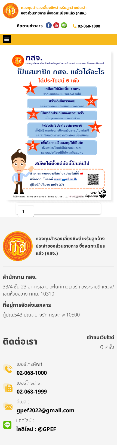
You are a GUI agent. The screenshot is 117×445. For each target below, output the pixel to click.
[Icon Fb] (49, 25)
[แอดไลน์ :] (7, 424)
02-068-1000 (89, 26)
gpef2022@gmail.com (46, 411)
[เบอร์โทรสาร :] (8, 387)
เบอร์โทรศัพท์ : (31, 364)
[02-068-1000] (74, 26)
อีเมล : (23, 402)
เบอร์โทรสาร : (29, 383)
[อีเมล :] (8, 406)
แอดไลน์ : (25, 420)
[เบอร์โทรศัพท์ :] (8, 368)
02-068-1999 (32, 392)
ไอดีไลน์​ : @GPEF (36, 429)
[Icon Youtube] (56, 25)
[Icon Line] (64, 25)
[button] (7, 39)
